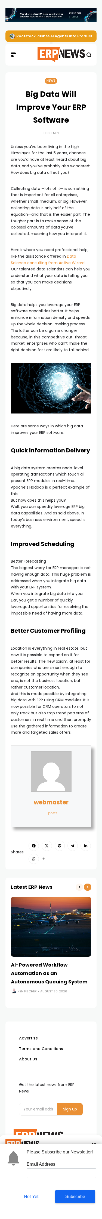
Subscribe (75, 1196)
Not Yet (31, 1196)
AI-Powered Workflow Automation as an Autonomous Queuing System (49, 973)
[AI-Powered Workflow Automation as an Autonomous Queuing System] (51, 927)
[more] (44, 859)
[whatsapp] (34, 859)
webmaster (51, 802)
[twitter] (47, 846)
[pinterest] (60, 846)
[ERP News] (51, 54)
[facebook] (34, 846)
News (51, 80)
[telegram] (72, 846)
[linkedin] (86, 846)
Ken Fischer (27, 991)
